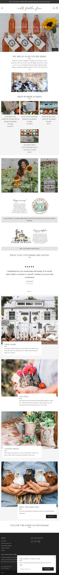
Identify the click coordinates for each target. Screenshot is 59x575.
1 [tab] (26, 50)
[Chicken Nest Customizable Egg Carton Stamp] (29, 136)
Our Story (3, 541)
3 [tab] (29, 50)
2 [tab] (28, 291)
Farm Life (50, 516)
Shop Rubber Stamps (6, 545)
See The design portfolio (29, 249)
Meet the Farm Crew (6, 543)
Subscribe (47, 569)
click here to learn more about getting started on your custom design (29, 220)
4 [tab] (31, 291)
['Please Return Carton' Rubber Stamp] (49, 108)
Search (3, 550)
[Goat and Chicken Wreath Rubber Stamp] (29, 107)
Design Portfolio (5, 548)
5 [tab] (32, 50)
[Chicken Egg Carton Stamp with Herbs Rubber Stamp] (10, 107)
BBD (2, 572)
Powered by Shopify (5, 568)
